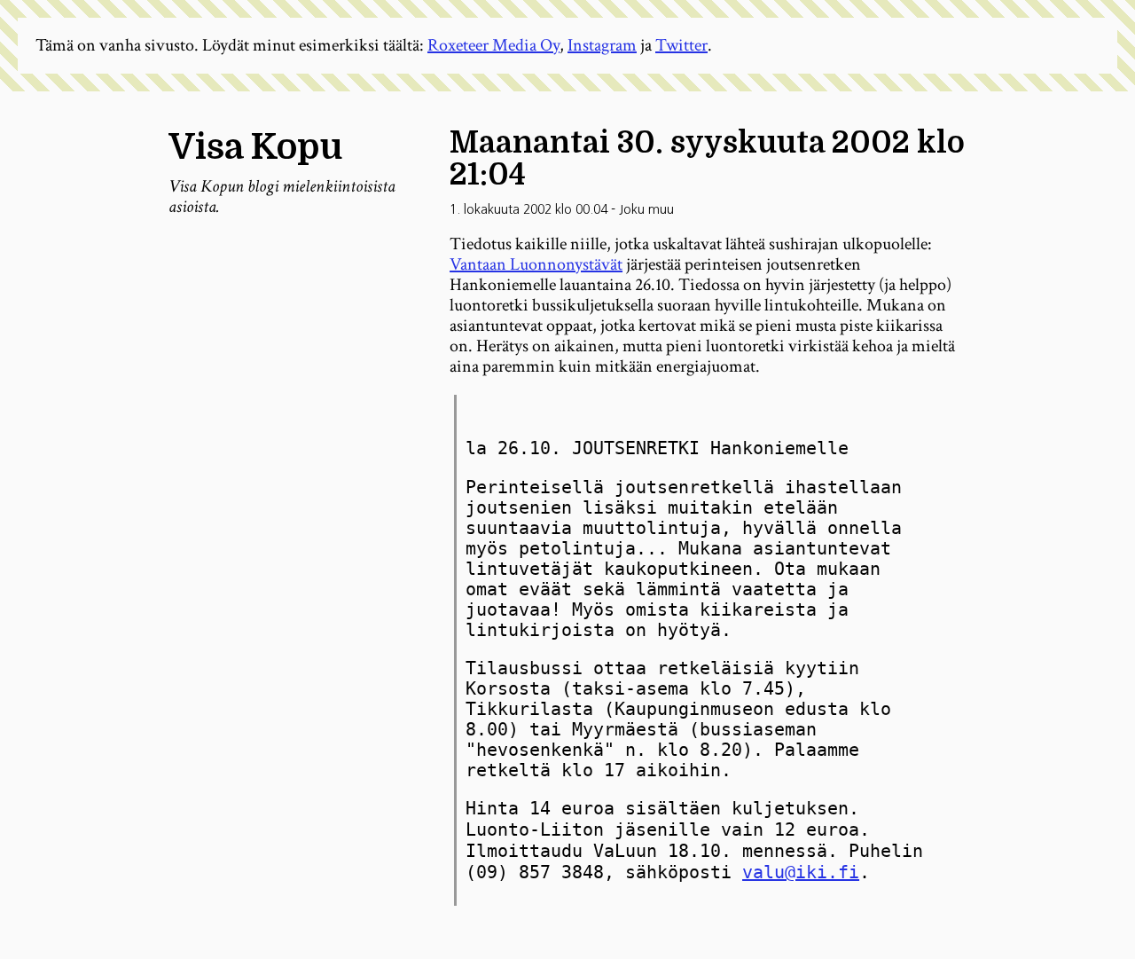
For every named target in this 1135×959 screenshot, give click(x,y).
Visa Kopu (255, 147)
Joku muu (646, 209)
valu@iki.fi (800, 872)
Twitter (681, 45)
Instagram (602, 45)
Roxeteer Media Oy (493, 45)
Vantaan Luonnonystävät (536, 264)
